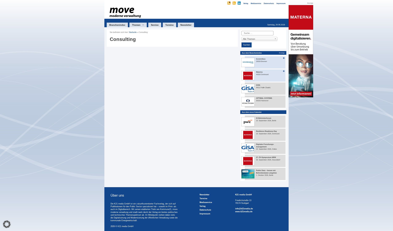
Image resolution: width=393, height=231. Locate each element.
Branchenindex (117, 25)
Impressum (205, 214)
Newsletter (185, 25)
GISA (258, 85)
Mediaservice (206, 202)
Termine (169, 25)
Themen (136, 25)
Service (155, 25)
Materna (259, 72)
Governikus (260, 59)
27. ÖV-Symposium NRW (266, 157)
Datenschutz (205, 210)
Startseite (133, 32)
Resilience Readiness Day (266, 131)
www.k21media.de (243, 211)
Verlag (203, 206)
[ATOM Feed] (229, 3)
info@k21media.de (244, 208)
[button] (7, 224)
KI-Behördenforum (263, 118)
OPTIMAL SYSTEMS (264, 98)
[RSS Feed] (234, 3)
